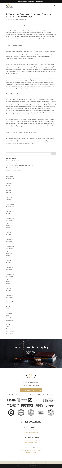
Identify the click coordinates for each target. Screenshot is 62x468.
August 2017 (9, 185)
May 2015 (8, 232)
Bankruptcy (9, 306)
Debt (7, 308)
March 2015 (9, 237)
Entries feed (9, 328)
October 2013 (9, 276)
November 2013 (10, 274)
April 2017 (8, 195)
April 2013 (8, 290)
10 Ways (8, 304)
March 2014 (9, 265)
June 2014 (8, 258)
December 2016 (10, 204)
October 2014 (9, 248)
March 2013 (9, 293)
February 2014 (9, 267)
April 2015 (8, 234)
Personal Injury (10, 318)
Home (15, 462)
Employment (9, 311)
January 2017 (9, 202)
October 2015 (9, 220)
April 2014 (8, 262)
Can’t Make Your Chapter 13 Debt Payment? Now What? (19, 163)
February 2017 (9, 199)
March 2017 (9, 197)
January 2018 (9, 176)
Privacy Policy (43, 465)
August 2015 (9, 225)
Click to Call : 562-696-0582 (32, 390)
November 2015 (10, 218)
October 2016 (9, 209)
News (7, 315)
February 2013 (9, 295)
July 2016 (8, 216)
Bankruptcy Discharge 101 (12, 160)
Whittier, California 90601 (31, 432)
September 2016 (10, 211)
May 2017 (8, 192)
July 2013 (8, 283)
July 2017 (8, 188)
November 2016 (10, 206)
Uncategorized (22, 19)
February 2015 (9, 239)
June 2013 (8, 286)
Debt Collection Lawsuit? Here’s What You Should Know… (20, 165)
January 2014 (9, 269)
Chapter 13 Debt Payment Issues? (14, 170)
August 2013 (9, 281)
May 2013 (8, 288)
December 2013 (10, 272)
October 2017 (9, 181)
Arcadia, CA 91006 (31, 452)
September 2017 (10, 183)
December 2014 (10, 244)
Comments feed (10, 331)
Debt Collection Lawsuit (12, 167)
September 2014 (10, 251)
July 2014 (8, 255)
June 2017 (8, 190)
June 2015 (8, 230)
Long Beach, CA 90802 (31, 442)
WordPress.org (10, 333)
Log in (7, 326)
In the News (9, 313)
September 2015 (10, 223)
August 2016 (9, 213)
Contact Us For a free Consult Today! (31, 360)
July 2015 (8, 227)
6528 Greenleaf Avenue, (31, 430)
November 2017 (10, 178)
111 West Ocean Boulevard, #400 (31, 440)
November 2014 (10, 246)
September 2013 (10, 279)
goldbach (10, 19)
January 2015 (9, 241)
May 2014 (8, 260)
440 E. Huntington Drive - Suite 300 (31, 450)
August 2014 (9, 253)
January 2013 (9, 297)
